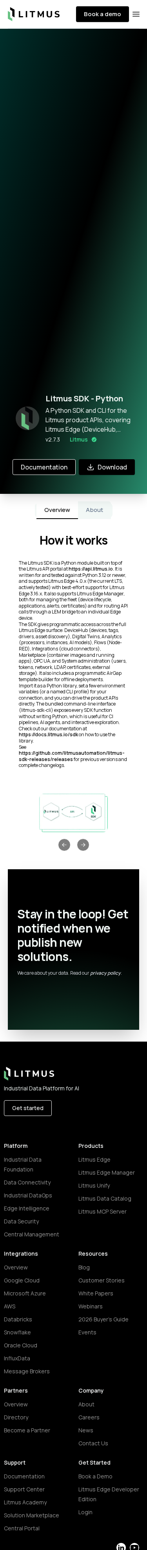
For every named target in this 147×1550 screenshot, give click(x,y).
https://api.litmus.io (91, 568)
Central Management (31, 1234)
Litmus (79, 439)
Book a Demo (95, 1476)
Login (85, 1512)
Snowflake (17, 1332)
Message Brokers (27, 1371)
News (85, 1430)
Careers (89, 1417)
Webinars (90, 1306)
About (86, 1404)
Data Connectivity (27, 1182)
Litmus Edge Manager (106, 1172)
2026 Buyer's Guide (103, 1319)
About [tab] (94, 510)
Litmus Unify (94, 1185)
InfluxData (17, 1358)
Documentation (44, 467)
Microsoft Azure (25, 1293)
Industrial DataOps (28, 1195)
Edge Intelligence (26, 1208)
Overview (16, 1267)
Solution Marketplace (31, 1515)
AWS (9, 1306)
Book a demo (102, 14)
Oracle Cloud (20, 1345)
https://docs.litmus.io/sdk (48, 734)
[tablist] (74, 510)
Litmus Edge (94, 1159)
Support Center (24, 1489)
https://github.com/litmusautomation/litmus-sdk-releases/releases (72, 756)
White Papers (95, 1293)
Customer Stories (101, 1280)
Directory (16, 1417)
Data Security (21, 1221)
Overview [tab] (57, 510)
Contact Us (93, 1443)
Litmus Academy (25, 1502)
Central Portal (22, 1528)
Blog (84, 1267)
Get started (28, 1108)
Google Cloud (22, 1280)
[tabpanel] (73, 689)
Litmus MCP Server (102, 1211)
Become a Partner (27, 1430)
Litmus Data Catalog (104, 1198)
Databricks (18, 1319)
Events (87, 1332)
